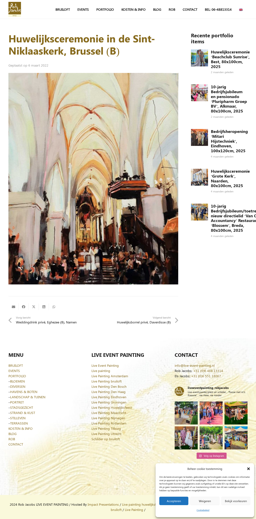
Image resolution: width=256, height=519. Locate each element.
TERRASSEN (19, 423)
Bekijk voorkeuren (236, 501)
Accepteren (174, 501)
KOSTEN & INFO (20, 428)
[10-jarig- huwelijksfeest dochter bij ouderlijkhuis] (236, 412)
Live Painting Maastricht (108, 412)
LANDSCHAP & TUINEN (27, 397)
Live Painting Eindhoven (108, 397)
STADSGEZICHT (21, 407)
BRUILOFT (15, 365)
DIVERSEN (17, 386)
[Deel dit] (24, 306)
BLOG (12, 433)
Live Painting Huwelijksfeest (111, 407)
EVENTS (14, 370)
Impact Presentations (103, 504)
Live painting (100, 370)
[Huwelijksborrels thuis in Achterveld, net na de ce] (186, 412)
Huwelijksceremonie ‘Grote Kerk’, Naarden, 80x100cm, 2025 (230, 178)
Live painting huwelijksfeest (142, 504)
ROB (11, 439)
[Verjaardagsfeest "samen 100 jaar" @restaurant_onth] (211, 412)
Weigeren (205, 501)
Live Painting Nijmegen (108, 418)
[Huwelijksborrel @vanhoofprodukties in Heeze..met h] (236, 437)
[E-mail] (13, 306)
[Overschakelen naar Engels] (241, 9)
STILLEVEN (17, 418)
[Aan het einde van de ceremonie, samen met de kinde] (186, 437)
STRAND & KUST (22, 412)
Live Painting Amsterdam (109, 376)
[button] (248, 469)
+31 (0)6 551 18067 (206, 376)
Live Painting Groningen (108, 402)
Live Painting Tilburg (106, 428)
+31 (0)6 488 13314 (208, 370)
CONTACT (15, 444)
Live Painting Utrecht (106, 433)
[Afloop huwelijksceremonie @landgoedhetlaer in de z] (211, 437)
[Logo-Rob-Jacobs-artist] (14, 9)
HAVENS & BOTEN (23, 391)
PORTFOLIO (17, 376)
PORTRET (17, 402)
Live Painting (134, 509)
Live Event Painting (105, 365)
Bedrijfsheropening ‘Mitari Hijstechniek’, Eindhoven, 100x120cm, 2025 (229, 141)
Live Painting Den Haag (108, 391)
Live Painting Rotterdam (109, 423)
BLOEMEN (17, 381)
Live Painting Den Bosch (109, 386)
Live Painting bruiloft (106, 381)
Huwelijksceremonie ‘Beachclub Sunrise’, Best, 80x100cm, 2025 (230, 59)
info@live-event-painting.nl (195, 365)
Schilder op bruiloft (105, 439)
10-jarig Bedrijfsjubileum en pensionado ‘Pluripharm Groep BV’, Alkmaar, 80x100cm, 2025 (229, 99)
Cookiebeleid (203, 510)
